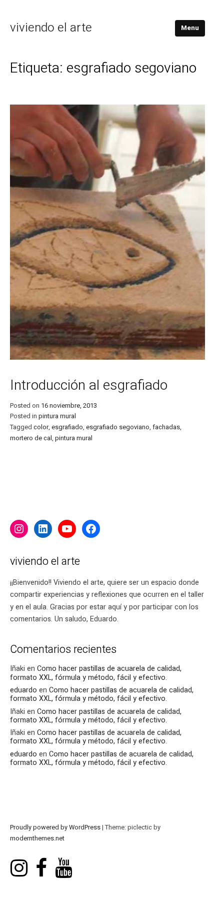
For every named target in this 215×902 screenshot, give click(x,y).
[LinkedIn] (43, 529)
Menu (190, 28)
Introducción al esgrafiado (89, 385)
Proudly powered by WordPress (56, 827)
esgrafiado (67, 427)
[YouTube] (67, 529)
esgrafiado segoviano (118, 427)
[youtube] (63, 858)
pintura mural (57, 416)
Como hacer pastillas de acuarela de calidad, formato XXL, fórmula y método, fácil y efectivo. (96, 672)
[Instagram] (19, 529)
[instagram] (19, 858)
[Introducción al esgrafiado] (107, 357)
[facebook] (41, 858)
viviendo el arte (51, 28)
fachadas (166, 427)
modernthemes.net (37, 838)
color (41, 427)
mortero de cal (31, 438)
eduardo (23, 690)
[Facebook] (91, 529)
